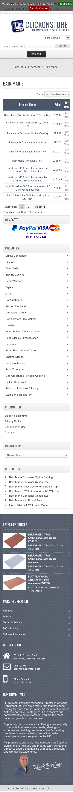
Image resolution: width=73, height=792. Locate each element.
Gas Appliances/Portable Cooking (28, 375)
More (36, 548)
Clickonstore (47, 25)
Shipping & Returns (16, 415)
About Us (8, 610)
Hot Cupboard (15, 299)
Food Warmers (17, 280)
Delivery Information (14, 634)
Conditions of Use (15, 426)
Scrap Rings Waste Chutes (23, 350)
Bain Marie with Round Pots (27, 160)
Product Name (27, 104)
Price (57, 104)
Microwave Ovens (18, 312)
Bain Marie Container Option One (27, 142)
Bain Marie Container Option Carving (27, 133)
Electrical (34, 67)
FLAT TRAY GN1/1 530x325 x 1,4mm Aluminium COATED (39, 580)
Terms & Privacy (12, 622)
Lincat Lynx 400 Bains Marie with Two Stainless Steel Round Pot (27, 179)
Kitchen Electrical (18, 306)
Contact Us (11, 432)
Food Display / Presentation (24, 337)
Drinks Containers (18, 255)
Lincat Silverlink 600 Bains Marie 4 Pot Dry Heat (27, 197)
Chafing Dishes (17, 356)
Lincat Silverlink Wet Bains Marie (28, 504)
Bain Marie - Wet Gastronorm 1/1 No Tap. (27, 115)
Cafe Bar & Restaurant (22, 394)
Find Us (7, 616)
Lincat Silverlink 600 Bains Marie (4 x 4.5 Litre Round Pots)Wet (27, 188)
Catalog (18, 67)
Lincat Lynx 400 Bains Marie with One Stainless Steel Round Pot (27, 169)
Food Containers (18, 363)
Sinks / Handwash (19, 382)
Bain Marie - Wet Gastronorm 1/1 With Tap (27, 124)
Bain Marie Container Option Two (27, 151)
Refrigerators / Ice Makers (22, 318)
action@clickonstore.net (26, 668)
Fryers (12, 287)
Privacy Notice (13, 421)
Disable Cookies (39, 8)
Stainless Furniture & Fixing (24, 388)
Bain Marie (51, 67)
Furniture (13, 344)
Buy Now (66, 115)
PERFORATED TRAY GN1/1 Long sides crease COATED (42, 538)
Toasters (13, 325)
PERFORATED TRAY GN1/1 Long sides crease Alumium (42, 559)
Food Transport (18, 369)
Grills (11, 293)
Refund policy (10, 628)
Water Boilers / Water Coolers (25, 331)
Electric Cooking (17, 274)
